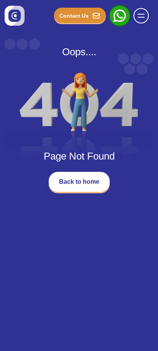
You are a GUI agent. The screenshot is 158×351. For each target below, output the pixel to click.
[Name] (143, 16)
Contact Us (74, 16)
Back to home (79, 181)
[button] (141, 15)
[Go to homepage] (15, 16)
